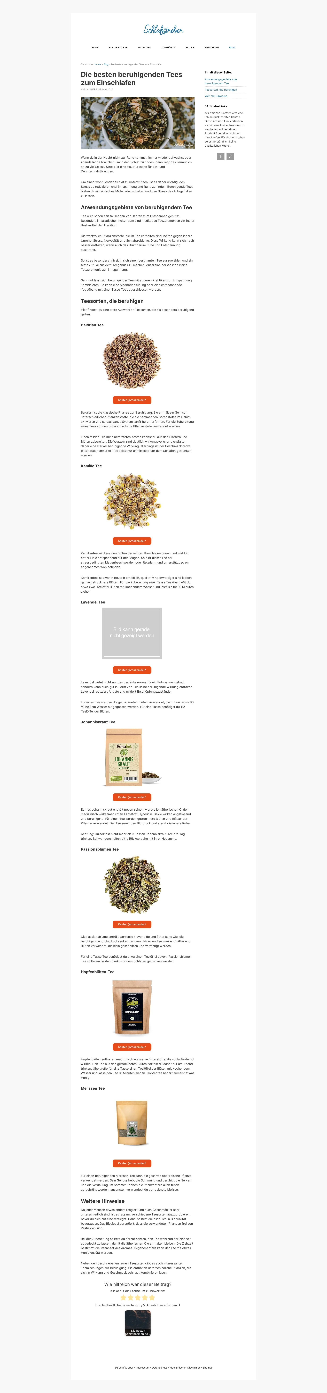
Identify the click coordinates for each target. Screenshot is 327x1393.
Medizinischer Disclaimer (185, 1367)
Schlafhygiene (118, 47)
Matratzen (144, 47)
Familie (190, 47)
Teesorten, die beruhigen (221, 89)
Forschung (212, 47)
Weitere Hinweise (216, 96)
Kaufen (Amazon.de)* (132, 400)
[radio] (123, 1298)
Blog (232, 47)
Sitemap (208, 1367)
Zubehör (166, 47)
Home (95, 47)
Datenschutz (159, 1367)
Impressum (142, 1367)
